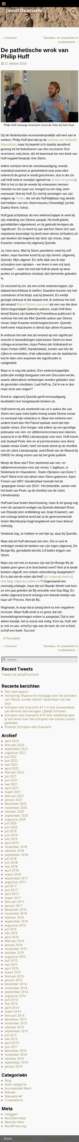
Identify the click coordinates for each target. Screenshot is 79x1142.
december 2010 (15, 1051)
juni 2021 (11, 780)
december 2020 (15, 804)
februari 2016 (14, 941)
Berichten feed (15, 1118)
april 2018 (12, 870)
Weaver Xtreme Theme (62, 1138)
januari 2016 (13, 945)
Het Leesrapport (17, 691)
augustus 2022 (15, 753)
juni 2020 (11, 827)
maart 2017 (13, 898)
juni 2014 (11, 1000)
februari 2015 (14, 976)
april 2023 (12, 741)
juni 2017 (11, 890)
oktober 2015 (14, 953)
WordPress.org (15, 1126)
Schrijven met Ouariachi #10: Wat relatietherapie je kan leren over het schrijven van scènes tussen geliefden (40, 719)
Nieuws (10, 1092)
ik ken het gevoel (63, 179)
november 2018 (16, 847)
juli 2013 (10, 1035)
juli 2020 (10, 823)
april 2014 (12, 1007)
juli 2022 (10, 757)
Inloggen (11, 1114)
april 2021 (12, 788)
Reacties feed (14, 1122)
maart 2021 (13, 792)
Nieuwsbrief (13, 1096)
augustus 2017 (15, 882)
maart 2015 (13, 972)
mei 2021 (11, 784)
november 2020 (16, 808)
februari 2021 (14, 796)
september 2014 (16, 992)
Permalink (13, 638)
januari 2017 (13, 906)
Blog (8, 1080)
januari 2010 (13, 1066)
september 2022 (16, 749)
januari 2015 (13, 980)
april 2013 (12, 1043)
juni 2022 (11, 760)
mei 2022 (11, 764)
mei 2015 (11, 964)
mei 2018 (11, 866)
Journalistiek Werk (18, 1088)
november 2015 (16, 949)
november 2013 (16, 1023)
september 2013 (16, 1031)
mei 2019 (11, 839)
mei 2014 (11, 1003)
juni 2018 (11, 862)
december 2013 (15, 1019)
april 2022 (12, 768)
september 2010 (16, 1062)
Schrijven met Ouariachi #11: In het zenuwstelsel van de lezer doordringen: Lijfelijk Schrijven (39, 709)
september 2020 (16, 815)
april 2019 (12, 843)
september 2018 (16, 855)
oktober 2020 (14, 811)
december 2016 (15, 909)
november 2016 (16, 913)
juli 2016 (10, 929)
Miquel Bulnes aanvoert (32, 304)
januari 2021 (13, 800)
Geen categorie (15, 1084)
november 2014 (16, 988)
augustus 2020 (15, 819)
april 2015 (12, 968)
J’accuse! (9, 37)
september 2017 (16, 878)
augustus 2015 (15, 957)
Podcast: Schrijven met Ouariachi (28, 727)
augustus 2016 (15, 925)
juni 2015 (11, 960)
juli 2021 (10, 776)
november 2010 (16, 1054)
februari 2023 (14, 745)
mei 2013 (11, 1039)
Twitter (20, 198)
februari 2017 (14, 902)
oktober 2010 (14, 1058)
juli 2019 (10, 831)
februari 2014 (14, 1015)
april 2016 (12, 937)
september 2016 (16, 921)
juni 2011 (11, 1047)
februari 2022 (14, 772)
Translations (14, 1100)
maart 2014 (13, 1011)
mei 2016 (11, 933)
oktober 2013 (14, 1027)
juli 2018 (10, 858)
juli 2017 (10, 886)
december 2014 (15, 984)
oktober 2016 (14, 917)
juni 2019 (11, 835)
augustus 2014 (15, 996)
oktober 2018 (14, 851)
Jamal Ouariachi (24, 10)
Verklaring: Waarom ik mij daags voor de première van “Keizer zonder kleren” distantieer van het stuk (41, 699)
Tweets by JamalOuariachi (20, 674)
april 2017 (12, 894)
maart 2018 (13, 874)
